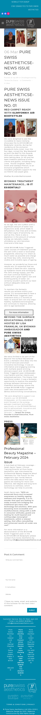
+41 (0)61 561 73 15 (31, 660)
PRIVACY (31, 704)
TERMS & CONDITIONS (16, 704)
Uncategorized (27, 77)
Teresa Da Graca (11, 80)
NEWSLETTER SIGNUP (20, 2)
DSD (24, 711)
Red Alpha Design (27, 713)
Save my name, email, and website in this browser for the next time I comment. (20, 603)
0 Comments (25, 80)
